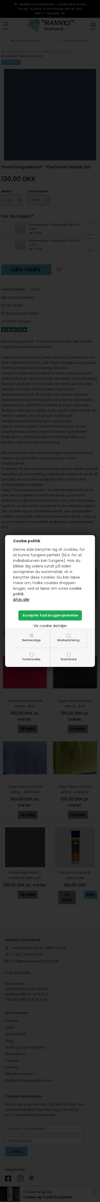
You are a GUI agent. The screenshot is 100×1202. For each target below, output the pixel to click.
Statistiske (69, 659)
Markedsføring (68, 640)
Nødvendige (31, 640)
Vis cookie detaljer (50, 625)
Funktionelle (31, 659)
